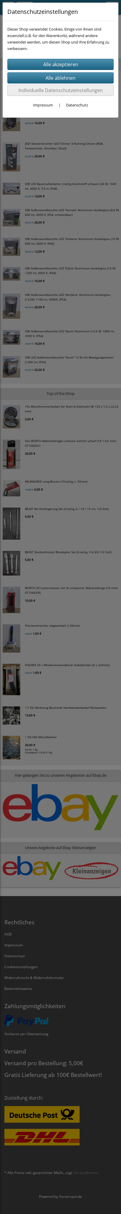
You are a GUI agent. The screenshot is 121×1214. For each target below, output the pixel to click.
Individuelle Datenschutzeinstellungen (61, 90)
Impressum (43, 105)
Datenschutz (77, 105)
